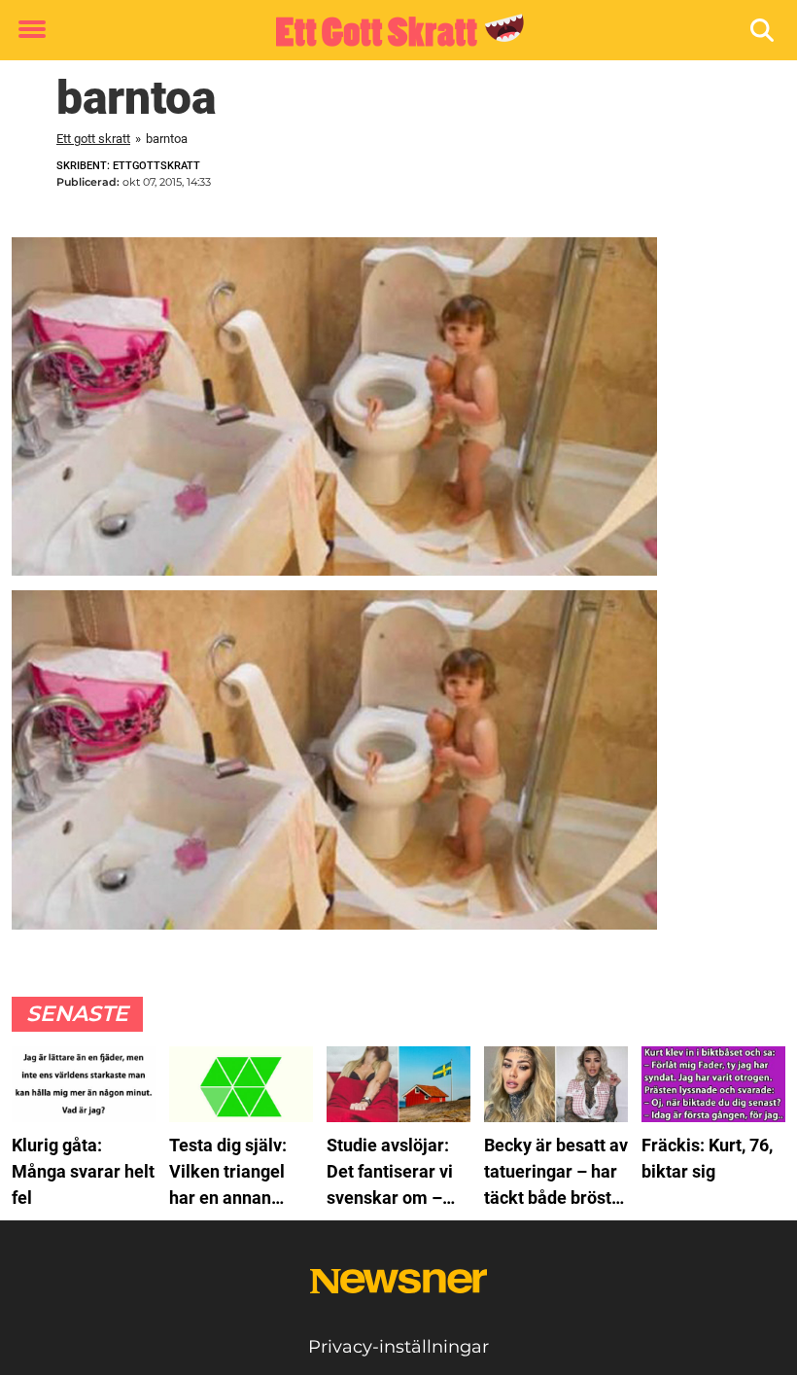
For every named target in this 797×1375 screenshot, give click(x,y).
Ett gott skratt (93, 138)
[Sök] (763, 31)
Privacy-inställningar (398, 1346)
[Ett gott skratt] (391, 31)
